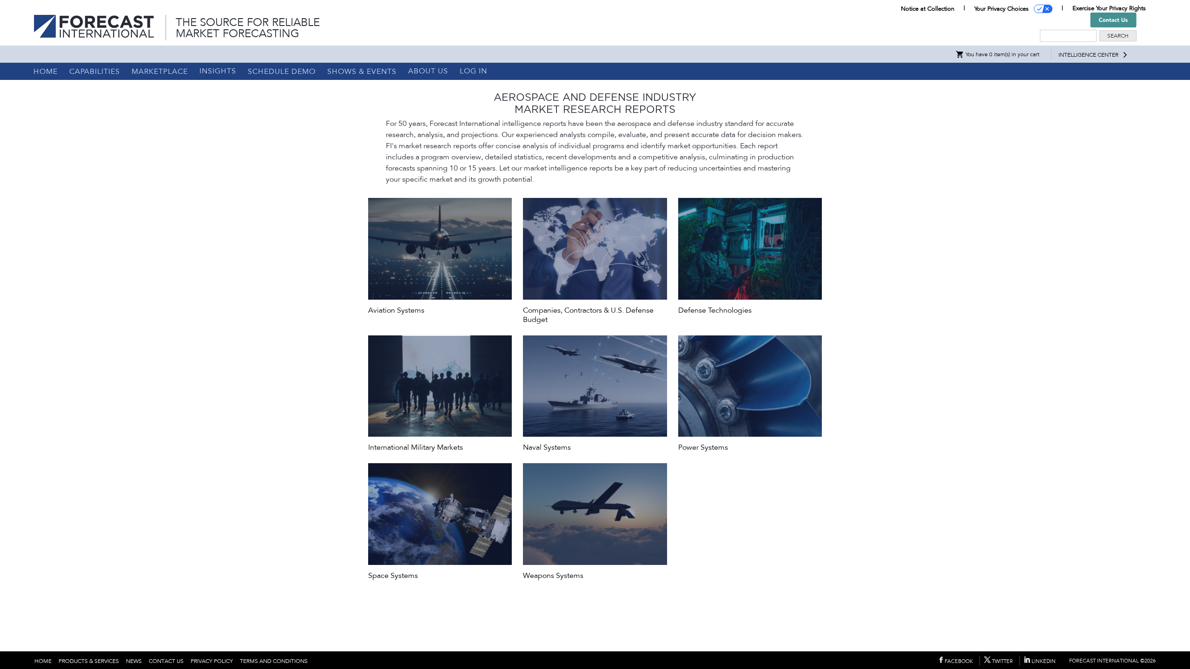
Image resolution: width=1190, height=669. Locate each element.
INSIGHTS (217, 71)
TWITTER (1002, 661)
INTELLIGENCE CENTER (1088, 55)
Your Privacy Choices (1001, 9)
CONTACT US (166, 661)
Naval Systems (547, 447)
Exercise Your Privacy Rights (1109, 8)
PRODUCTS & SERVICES (89, 661)
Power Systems (703, 447)
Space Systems (393, 575)
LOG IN (473, 71)
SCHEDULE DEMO (282, 71)
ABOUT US (428, 71)
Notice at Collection (927, 9)
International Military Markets (415, 447)
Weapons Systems (553, 575)
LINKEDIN (1043, 661)
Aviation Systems (396, 310)
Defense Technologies (715, 310)
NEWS (134, 661)
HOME (45, 71)
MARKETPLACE (160, 71)
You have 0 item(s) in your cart (1001, 54)
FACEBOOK (958, 661)
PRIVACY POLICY (212, 661)
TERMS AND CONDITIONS (274, 661)
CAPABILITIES (94, 71)
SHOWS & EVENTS (362, 71)
